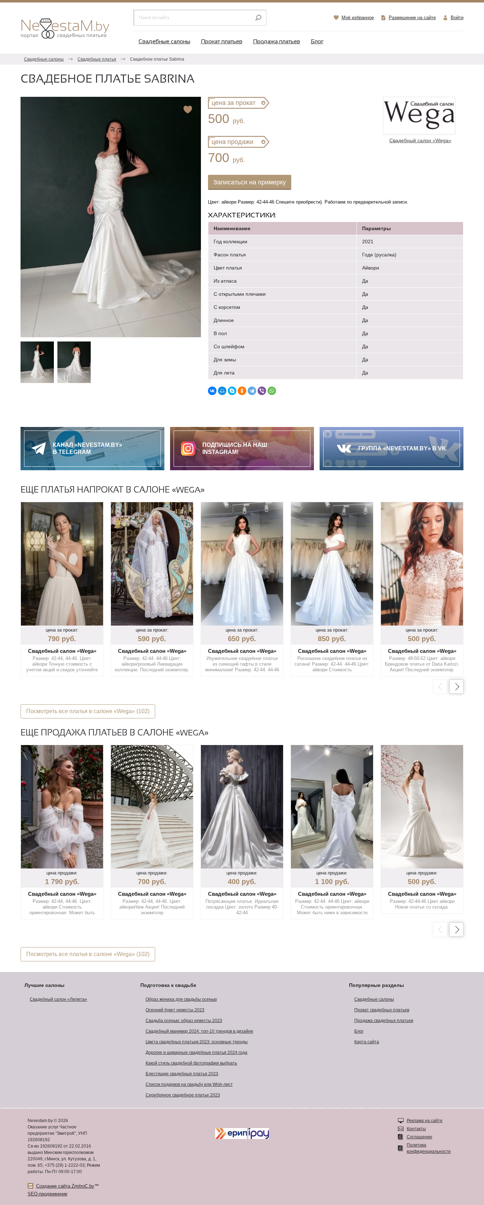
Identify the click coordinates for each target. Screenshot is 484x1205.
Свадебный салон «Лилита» (58, 999)
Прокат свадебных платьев (381, 1009)
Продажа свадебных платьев (383, 1020)
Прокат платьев (221, 41)
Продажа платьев (276, 41)
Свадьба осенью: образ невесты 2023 (184, 1020)
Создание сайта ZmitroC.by (65, 1186)
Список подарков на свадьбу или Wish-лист (189, 1084)
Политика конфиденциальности (429, 1148)
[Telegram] (252, 391)
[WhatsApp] (272, 391)
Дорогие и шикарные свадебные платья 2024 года (196, 1052)
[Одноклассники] (242, 391)
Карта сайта (366, 1041)
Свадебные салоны (164, 41)
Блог (317, 41)
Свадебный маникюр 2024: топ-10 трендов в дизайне (199, 1031)
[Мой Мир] (222, 391)
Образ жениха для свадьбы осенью (181, 999)
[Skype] (232, 391)
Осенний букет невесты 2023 (175, 1009)
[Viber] (262, 391)
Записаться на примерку (249, 182)
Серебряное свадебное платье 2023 (183, 1095)
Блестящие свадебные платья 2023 (182, 1073)
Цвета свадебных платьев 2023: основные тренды (197, 1041)
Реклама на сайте (425, 1120)
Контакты (416, 1128)
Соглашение (419, 1136)
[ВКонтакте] (212, 391)
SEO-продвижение (47, 1193)
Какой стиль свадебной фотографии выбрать (191, 1063)
